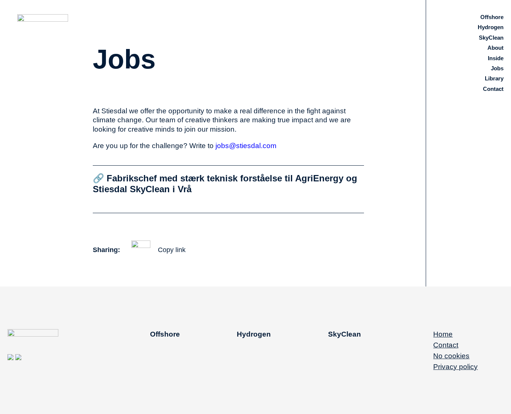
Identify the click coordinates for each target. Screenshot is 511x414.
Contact (493, 89)
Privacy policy (455, 366)
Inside (496, 58)
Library (494, 78)
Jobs (497, 68)
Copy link (172, 249)
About (495, 47)
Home (443, 334)
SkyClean (491, 37)
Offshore (492, 17)
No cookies (451, 355)
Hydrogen (491, 27)
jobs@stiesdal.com (245, 146)
